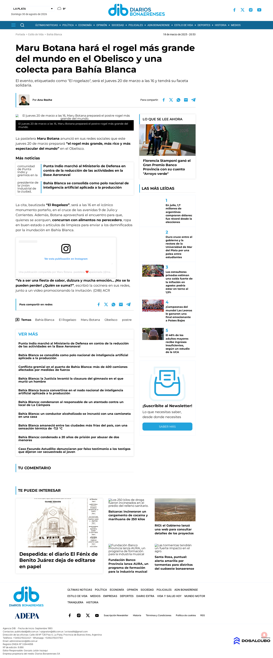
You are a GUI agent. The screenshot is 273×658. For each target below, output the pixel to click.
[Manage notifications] (264, 635)
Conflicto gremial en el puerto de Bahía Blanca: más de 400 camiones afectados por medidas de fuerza (73, 368)
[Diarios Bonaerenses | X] (242, 10)
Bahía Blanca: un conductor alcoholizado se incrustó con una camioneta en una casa (74, 415)
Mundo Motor (194, 596)
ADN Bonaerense (158, 25)
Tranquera (75, 602)
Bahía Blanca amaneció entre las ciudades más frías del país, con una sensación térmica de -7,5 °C (72, 427)
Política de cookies (186, 615)
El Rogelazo (67, 320)
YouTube (97, 615)
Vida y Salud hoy (169, 596)
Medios (235, 25)
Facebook (69, 615)
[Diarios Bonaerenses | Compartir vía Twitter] (171, 100)
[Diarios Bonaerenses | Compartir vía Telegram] (193, 100)
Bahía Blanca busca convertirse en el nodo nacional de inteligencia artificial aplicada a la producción (70, 392)
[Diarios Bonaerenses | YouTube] (259, 9)
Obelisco (111, 320)
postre (127, 320)
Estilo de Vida (36, 34)
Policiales (136, 25)
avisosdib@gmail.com (76, 631)
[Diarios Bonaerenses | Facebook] (234, 10)
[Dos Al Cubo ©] (252, 643)
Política (68, 25)
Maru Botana (90, 320)
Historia (220, 25)
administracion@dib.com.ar (23, 641)
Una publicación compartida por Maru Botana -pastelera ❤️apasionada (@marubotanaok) (72, 271)
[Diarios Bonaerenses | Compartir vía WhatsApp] (178, 100)
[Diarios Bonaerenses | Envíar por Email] (186, 100)
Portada (20, 34)
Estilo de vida (183, 25)
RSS (202, 615)
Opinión (101, 25)
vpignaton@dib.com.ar (51, 631)
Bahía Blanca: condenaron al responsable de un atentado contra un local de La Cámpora (71, 403)
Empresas (110, 596)
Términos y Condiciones (158, 615)
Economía (85, 25)
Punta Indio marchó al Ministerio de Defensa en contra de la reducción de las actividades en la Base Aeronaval (73, 345)
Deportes (204, 25)
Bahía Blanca (44, 320)
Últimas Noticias (46, 25)
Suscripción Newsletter (116, 615)
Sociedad (118, 25)
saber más (167, 426)
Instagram (79, 615)
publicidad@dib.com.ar (26, 631)
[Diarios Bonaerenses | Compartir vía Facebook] (163, 100)
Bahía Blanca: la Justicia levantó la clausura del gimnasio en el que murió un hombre (70, 380)
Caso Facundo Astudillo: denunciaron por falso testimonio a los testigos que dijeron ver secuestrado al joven (74, 450)
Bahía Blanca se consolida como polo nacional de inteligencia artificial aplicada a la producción (73, 356)
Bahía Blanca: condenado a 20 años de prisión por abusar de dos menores (68, 438)
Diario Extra (145, 596)
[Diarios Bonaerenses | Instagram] (250, 10)
